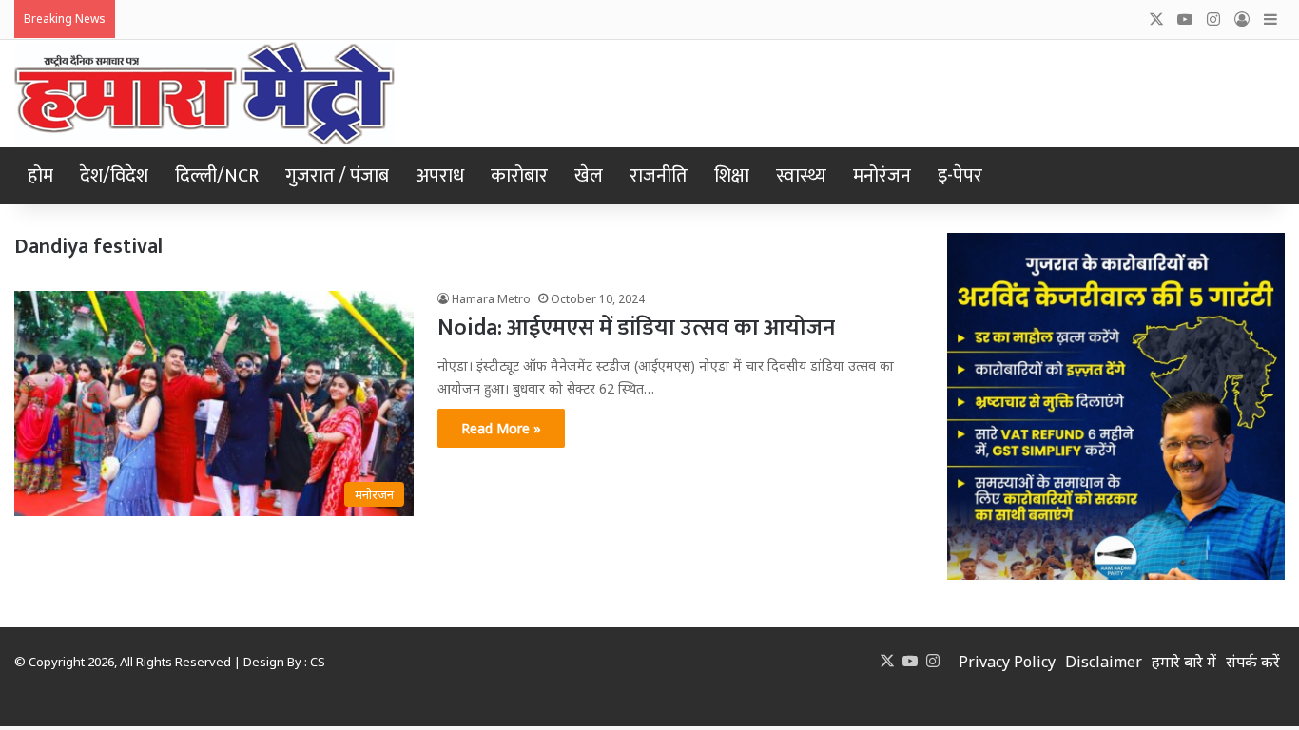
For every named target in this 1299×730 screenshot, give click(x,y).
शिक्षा (731, 176)
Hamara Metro (491, 299)
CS (317, 661)
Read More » (501, 428)
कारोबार (519, 176)
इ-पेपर (960, 176)
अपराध (440, 176)
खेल (588, 176)
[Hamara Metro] (204, 93)
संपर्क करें (1253, 661)
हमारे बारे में (1184, 661)
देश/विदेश (114, 176)
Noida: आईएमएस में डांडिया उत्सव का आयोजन (636, 328)
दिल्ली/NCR (217, 176)
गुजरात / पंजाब (337, 176)
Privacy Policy (1007, 661)
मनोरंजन (882, 176)
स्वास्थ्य (801, 176)
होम (40, 176)
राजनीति (659, 176)
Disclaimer (1103, 661)
